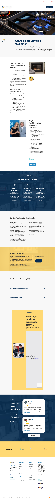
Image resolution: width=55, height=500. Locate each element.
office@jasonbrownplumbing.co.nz (13, 468)
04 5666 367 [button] (38, 260)
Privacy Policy (21, 480)
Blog (27, 7)
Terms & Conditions (22, 477)
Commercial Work (31, 481)
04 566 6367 (12, 470)
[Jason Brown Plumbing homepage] (7, 7)
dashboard (29, 497)
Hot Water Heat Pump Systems (31, 475)
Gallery (30, 7)
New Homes (31, 464)
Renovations (31, 466)
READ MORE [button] (32, 164)
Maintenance (31, 477)
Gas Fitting (30, 468)
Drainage (30, 484)
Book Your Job (49, 7)
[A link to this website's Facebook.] (10, 474)
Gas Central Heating (32, 479)
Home (15, 7)
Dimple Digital (9, 497)
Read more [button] (27, 412)
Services (19, 7)
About (24, 7)
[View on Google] (25, 402)
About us (20, 468)
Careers (34, 7)
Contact (39, 7)
